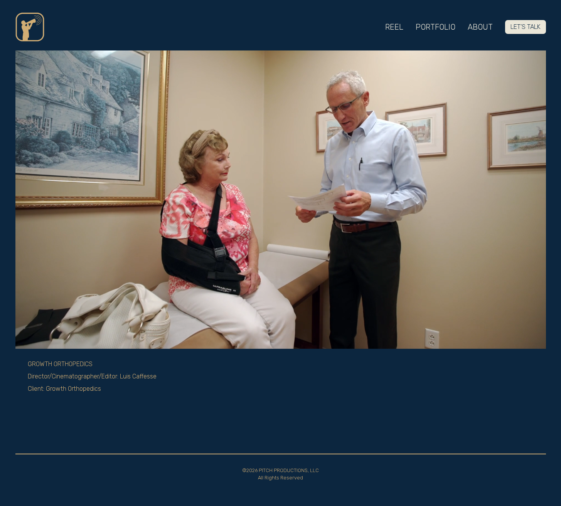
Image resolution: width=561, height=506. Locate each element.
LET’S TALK (525, 26)
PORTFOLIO (435, 27)
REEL (394, 27)
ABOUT (480, 27)
